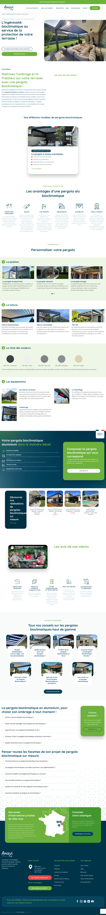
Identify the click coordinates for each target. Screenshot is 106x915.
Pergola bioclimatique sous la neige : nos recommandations (17, 653)
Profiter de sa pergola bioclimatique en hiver (63, 653)
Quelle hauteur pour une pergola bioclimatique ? (40, 653)
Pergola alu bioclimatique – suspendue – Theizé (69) (73, 510)
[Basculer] (3, 717)
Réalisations (60, 8)
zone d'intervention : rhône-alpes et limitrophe (52, 2)
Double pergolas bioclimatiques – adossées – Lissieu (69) (90, 511)
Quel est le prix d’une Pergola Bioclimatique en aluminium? (52, 680)
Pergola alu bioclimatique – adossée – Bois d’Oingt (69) (55, 511)
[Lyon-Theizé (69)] (59, 825)
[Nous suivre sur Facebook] (77, 901)
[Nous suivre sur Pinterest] (85, 901)
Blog (67, 8)
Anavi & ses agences (47, 8)
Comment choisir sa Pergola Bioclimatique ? (20, 679)
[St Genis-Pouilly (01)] (62, 824)
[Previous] (29, 504)
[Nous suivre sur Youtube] (92, 901)
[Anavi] (8, 8)
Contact (85, 8)
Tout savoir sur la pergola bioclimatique (83, 679)
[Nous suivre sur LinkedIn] (88, 901)
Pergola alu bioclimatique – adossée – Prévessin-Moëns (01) (37, 511)
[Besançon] (60, 822)
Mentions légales (21, 912)
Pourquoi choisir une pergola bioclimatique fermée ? (87, 653)
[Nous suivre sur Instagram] (81, 901)
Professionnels (75, 8)
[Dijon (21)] (58, 822)
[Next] (98, 504)
